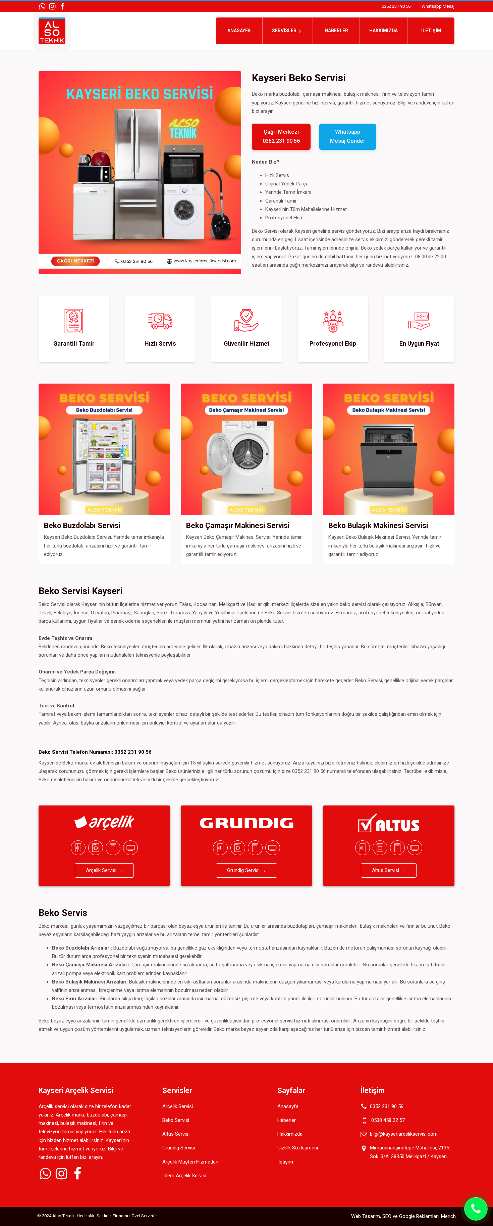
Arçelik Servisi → (104, 870)
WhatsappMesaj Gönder (347, 136)
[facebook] (62, 6)
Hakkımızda (383, 30)
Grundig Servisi (178, 1148)
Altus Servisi (175, 1134)
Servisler (284, 30)
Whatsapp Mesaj (438, 6)
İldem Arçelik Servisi (184, 1176)
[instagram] (52, 6)
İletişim (431, 30)
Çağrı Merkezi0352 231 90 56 (281, 136)
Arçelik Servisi (177, 1106)
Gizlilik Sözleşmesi (297, 1148)
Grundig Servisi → (246, 870)
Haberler (336, 30)
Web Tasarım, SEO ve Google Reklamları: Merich (403, 1216)
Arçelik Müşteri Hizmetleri (190, 1162)
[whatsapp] (42, 6)
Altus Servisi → (388, 870)
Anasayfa (239, 30)
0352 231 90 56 (396, 6)
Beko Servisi (175, 1120)
